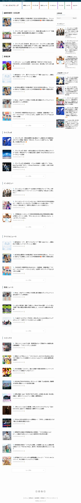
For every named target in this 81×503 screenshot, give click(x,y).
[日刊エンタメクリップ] (11, 5)
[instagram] (39, 491)
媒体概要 (37, 498)
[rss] (42, 491)
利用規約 (43, 498)
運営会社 (31, 498)
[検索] (45, 491)
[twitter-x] (36, 491)
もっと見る (28, 125)
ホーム (26, 498)
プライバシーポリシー (51, 498)
